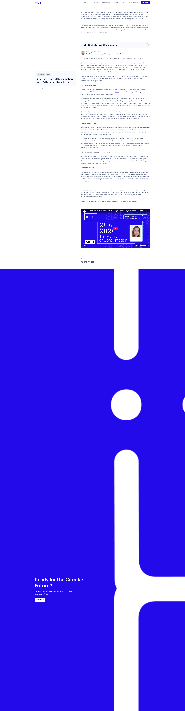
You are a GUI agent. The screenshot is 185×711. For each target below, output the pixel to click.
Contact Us (146, 2)
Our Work (116, 2)
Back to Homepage (43, 89)
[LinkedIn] (85, 262)
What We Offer (94, 2)
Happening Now (106, 2)
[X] (92, 262)
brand (117, 92)
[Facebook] (89, 262)
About (85, 2)
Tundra (124, 2)
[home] (38, 2)
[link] (82, 262)
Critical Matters (133, 2)
